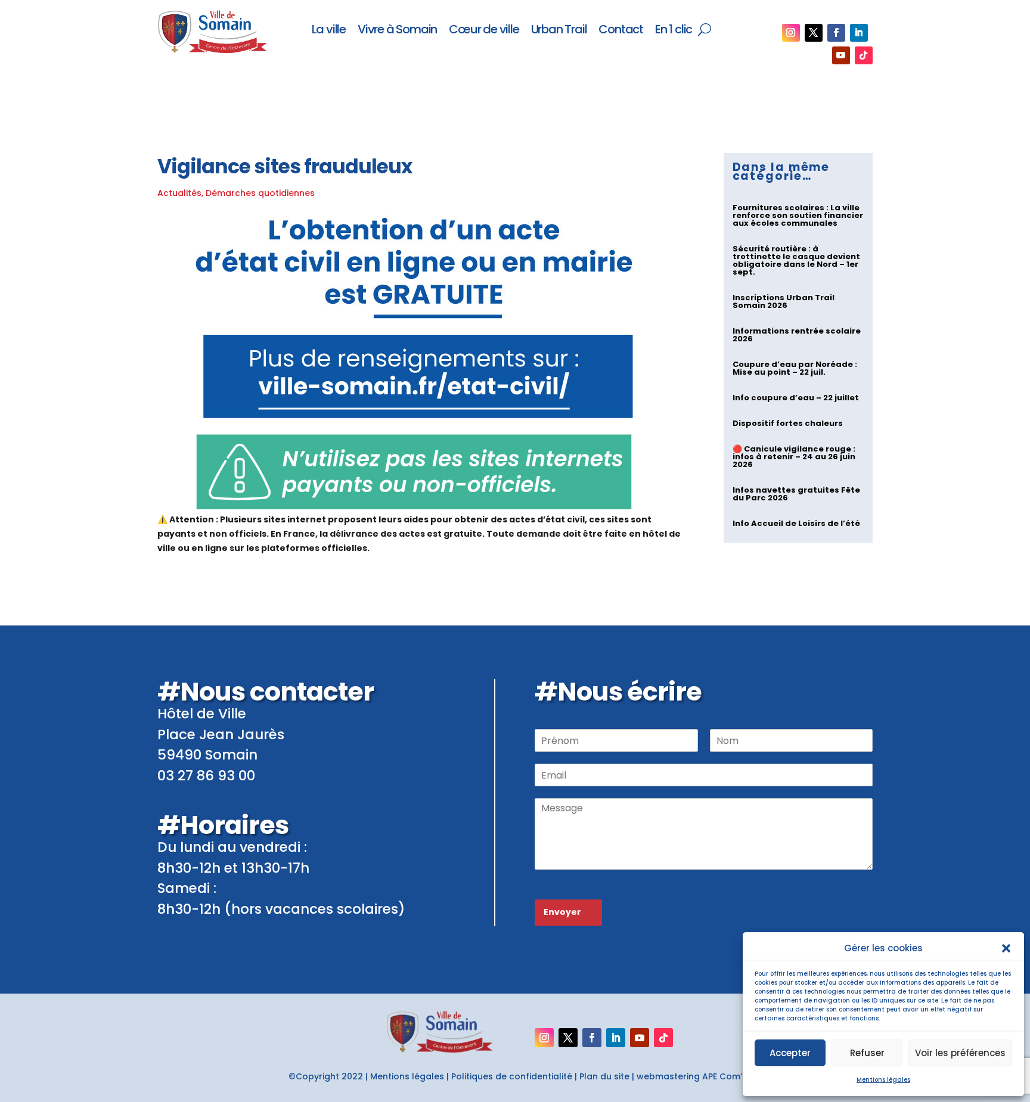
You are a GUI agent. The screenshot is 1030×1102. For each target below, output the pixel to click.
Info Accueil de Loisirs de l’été (796, 523)
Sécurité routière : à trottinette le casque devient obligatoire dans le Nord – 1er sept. (796, 260)
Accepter (790, 1053)
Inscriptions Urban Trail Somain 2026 (783, 301)
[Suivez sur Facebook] (836, 33)
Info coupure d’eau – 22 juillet (796, 397)
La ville (329, 30)
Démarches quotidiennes (260, 193)
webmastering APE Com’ (689, 1076)
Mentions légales (883, 1079)
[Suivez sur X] (814, 33)
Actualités (179, 193)
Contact (620, 30)
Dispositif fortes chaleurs (788, 423)
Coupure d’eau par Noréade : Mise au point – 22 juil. (795, 368)
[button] (1006, 948)
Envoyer (562, 912)
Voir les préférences (960, 1053)
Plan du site (604, 1076)
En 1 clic (673, 30)
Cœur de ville (484, 30)
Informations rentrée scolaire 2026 (797, 334)
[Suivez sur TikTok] (864, 55)
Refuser (867, 1053)
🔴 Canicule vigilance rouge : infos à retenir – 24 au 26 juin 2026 (794, 456)
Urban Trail (559, 30)
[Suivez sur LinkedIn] (859, 33)
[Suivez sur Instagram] (791, 33)
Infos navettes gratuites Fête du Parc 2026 (796, 493)
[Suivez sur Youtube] (841, 55)
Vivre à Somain (397, 30)
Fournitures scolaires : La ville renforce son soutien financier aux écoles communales (798, 215)
